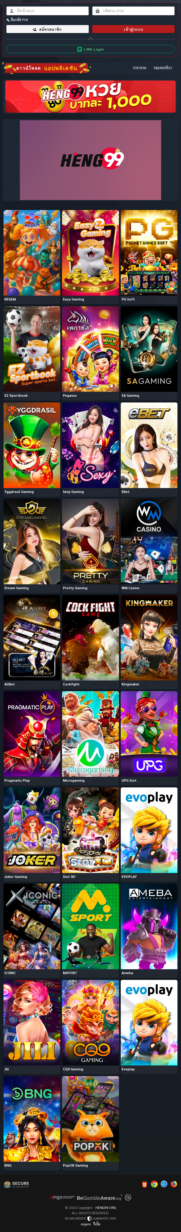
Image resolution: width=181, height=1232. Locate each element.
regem (86, 1224)
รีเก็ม (96, 1224)
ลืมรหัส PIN (19, 19)
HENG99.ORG (105, 1207)
